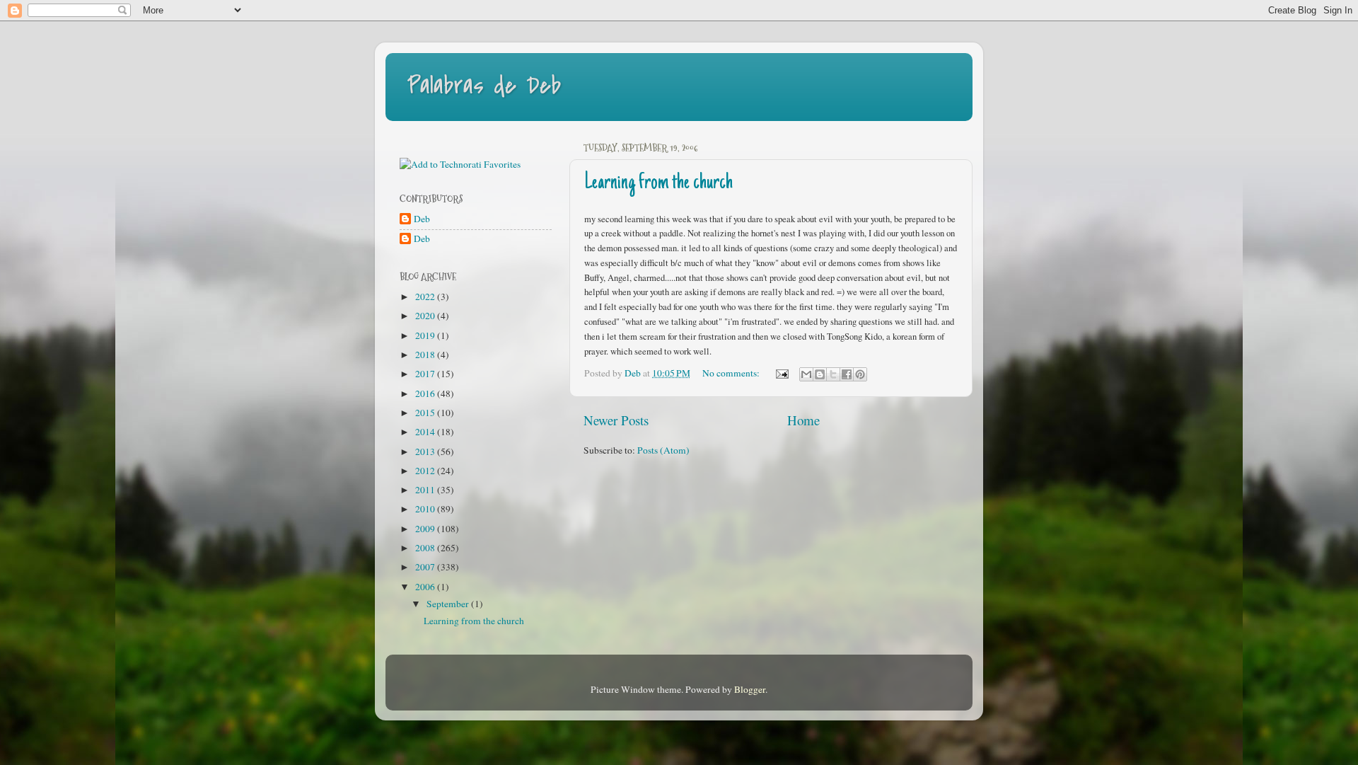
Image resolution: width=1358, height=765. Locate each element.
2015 (426, 412)
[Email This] (806, 374)
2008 (426, 547)
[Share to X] (833, 374)
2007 (426, 566)
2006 (426, 586)
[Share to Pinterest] (860, 374)
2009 (426, 528)
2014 (426, 431)
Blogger (749, 689)
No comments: (732, 373)
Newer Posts (616, 420)
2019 (426, 335)
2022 (426, 296)
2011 (426, 489)
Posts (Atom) (663, 450)
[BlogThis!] (820, 374)
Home (803, 420)
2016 (426, 393)
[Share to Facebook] (847, 374)
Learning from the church (658, 183)
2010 (426, 508)
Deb (422, 219)
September (448, 603)
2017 (426, 373)
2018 (426, 354)
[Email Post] (781, 373)
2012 (426, 470)
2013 (426, 451)
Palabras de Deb (484, 86)
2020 (426, 315)
